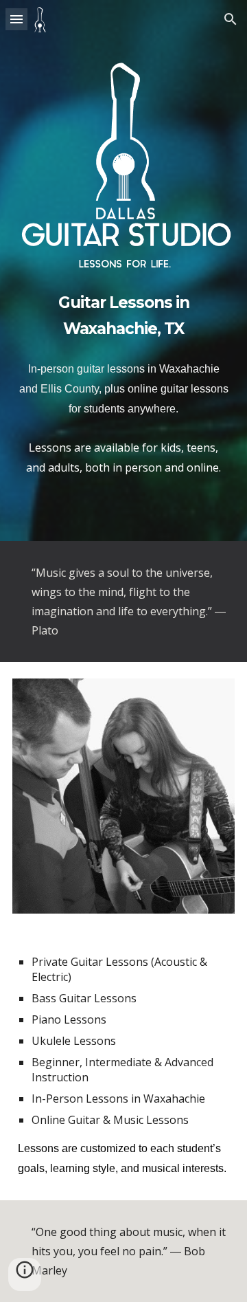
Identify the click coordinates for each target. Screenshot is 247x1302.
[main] (123, 313)
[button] (16, 19)
